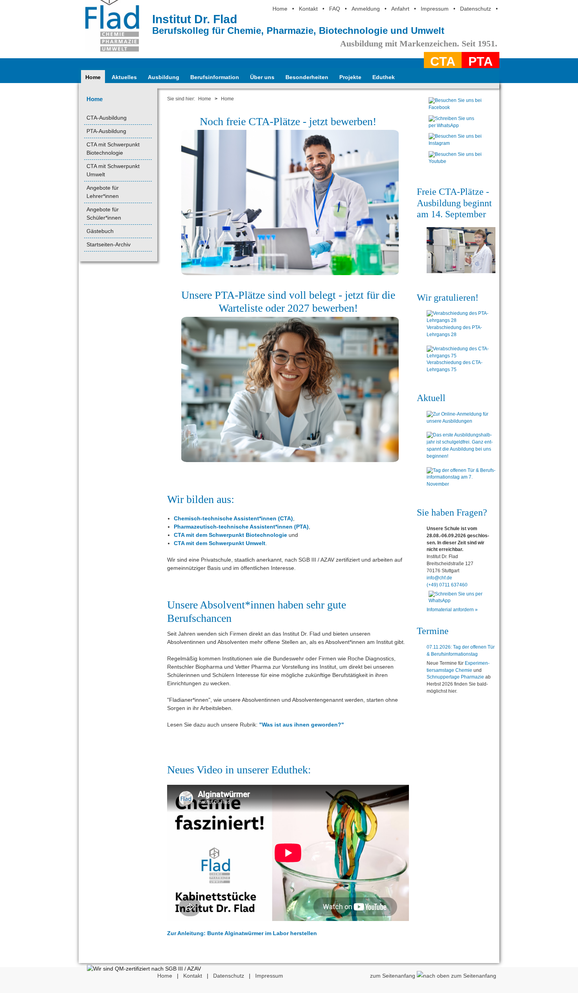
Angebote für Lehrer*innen (103, 192)
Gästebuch (100, 231)
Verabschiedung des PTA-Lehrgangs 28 (454, 331)
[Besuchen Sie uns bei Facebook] (455, 109)
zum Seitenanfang (393, 976)
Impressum (435, 9)
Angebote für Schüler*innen (104, 213)
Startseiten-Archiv (109, 244)
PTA (480, 61)
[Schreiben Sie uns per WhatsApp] (455, 127)
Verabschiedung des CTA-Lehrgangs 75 (454, 366)
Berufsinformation (214, 77)
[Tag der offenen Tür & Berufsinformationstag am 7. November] (461, 477)
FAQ (334, 9)
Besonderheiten (306, 77)
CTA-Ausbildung (107, 118)
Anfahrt (400, 9)
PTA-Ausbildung (106, 131)
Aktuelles (124, 77)
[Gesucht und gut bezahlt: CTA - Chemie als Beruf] (461, 250)
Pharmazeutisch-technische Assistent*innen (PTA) (241, 526)
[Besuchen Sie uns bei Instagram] (455, 145)
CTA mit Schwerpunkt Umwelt (113, 170)
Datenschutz (475, 9)
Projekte (350, 77)
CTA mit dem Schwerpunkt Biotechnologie (230, 535)
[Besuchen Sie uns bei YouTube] (455, 163)
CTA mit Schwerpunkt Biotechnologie (113, 148)
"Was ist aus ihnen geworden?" (301, 724)
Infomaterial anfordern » (452, 609)
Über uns (262, 77)
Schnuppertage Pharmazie (455, 677)
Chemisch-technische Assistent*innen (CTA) (233, 518)
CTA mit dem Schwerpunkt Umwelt (219, 543)
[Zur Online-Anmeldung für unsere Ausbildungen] (461, 418)
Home (279, 9)
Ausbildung (163, 77)
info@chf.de (439, 578)
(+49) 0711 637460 (447, 585)
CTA (442, 61)
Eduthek (383, 77)
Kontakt (308, 9)
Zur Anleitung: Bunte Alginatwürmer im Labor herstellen (242, 933)
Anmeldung (366, 9)
